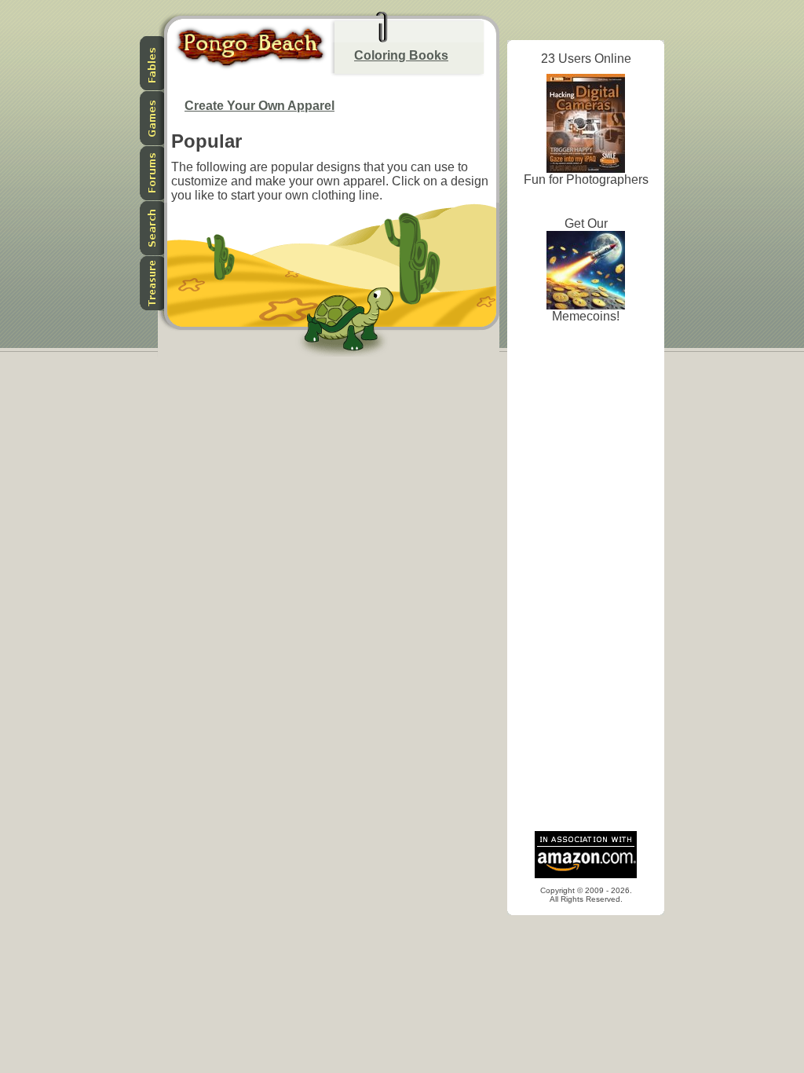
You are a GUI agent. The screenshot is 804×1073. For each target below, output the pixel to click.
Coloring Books (401, 55)
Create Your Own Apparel (259, 105)
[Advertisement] (586, 581)
